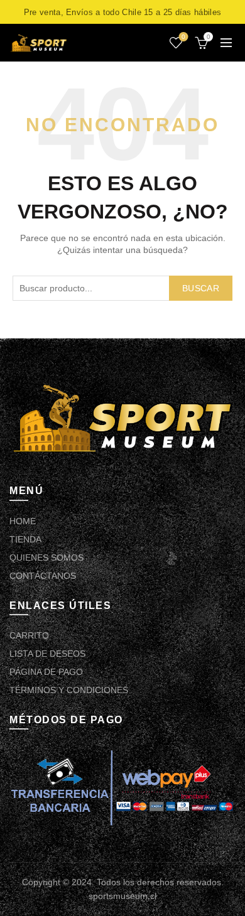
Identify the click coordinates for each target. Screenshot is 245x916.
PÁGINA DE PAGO (46, 672)
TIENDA (25, 539)
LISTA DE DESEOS (47, 654)
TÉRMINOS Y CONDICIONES (68, 690)
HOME (22, 521)
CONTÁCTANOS (42, 576)
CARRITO (29, 635)
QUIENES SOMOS (46, 557)
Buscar (200, 288)
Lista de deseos (183, 36)
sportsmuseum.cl (122, 896)
